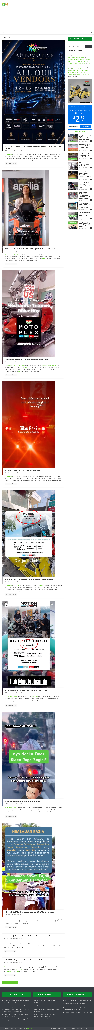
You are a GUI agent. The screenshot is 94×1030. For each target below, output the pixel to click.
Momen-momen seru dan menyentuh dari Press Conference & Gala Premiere (84, 146)
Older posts (7, 983)
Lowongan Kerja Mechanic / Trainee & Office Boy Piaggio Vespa (26, 359)
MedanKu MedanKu (19, 150)
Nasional (77, 72)
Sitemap (73, 1028)
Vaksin (73, 57)
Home (8, 33)
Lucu (88, 56)
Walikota (78, 74)
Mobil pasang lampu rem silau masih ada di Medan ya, (23, 470)
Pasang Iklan (52, 33)
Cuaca (88, 63)
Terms (85, 1028)
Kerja (23, 365)
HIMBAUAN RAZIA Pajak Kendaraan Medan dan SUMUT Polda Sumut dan (29, 912)
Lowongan (19, 365)
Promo (85, 67)
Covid (69, 57)
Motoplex (27, 367)
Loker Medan (43, 33)
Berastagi (74, 68)
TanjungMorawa (71, 70)
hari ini (9, 921)
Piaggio (43, 365)
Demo (77, 59)
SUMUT (34, 33)
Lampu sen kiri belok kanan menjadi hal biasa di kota (22, 801)
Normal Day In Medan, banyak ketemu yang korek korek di (84, 155)
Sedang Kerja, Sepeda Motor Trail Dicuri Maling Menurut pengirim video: (84, 215)
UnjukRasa (82, 59)
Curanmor (86, 61)
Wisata (69, 68)
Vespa (46, 365)
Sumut (69, 56)
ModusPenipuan (82, 63)
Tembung (84, 68)
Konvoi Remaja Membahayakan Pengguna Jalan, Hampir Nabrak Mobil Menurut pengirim (84, 195)
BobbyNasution (85, 74)
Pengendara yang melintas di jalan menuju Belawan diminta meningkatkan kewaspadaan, (85, 174)
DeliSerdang (71, 72)
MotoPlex (35, 696)
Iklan (81, 67)
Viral (89, 67)
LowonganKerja (82, 56)
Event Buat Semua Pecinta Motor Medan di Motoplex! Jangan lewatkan (29, 579)
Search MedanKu (72, 44)
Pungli (75, 63)
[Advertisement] (47, 20)
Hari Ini (15, 33)
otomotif (20, 371)
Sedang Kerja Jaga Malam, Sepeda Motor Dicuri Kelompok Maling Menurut (85, 224)
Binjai (79, 68)
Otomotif (14, 942)
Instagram (53, 1028)
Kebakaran (76, 67)
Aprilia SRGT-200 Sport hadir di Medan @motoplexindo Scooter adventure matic (31, 960)
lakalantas (70, 67)
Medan (10, 154)
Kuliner (83, 57)
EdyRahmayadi (71, 74)
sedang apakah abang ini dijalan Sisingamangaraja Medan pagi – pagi (85, 137)
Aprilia (18, 254)
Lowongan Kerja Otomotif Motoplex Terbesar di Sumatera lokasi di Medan (29, 936)
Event (18, 585)
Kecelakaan (84, 65)
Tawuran (78, 65)
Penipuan (70, 63)
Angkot (88, 59)
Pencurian (80, 61)
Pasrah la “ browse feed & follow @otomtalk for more (78, 1000)
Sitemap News (79, 1028)
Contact (90, 1028)
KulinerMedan (71, 59)
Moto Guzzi (54, 365)
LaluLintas (74, 56)
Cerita (28, 33)
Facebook (64, 1028)
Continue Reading (12, 163)
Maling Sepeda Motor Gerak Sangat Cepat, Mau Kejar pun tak (84, 164)
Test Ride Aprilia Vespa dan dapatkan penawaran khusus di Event (85, 185)
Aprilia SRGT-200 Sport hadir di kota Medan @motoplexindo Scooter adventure (31, 249)
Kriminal (70, 61)
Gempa (73, 65)
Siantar (86, 70)
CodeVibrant (29, 1028)
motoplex (9, 971)
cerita (20, 969)
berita (15, 160)
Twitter (58, 1028)
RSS (68, 1028)
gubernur (82, 72)
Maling (74, 61)
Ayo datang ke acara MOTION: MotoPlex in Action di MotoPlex (26, 690)
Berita (21, 33)
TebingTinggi (80, 70)
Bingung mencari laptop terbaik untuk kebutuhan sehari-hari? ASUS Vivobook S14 (85, 205)
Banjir (69, 65)
